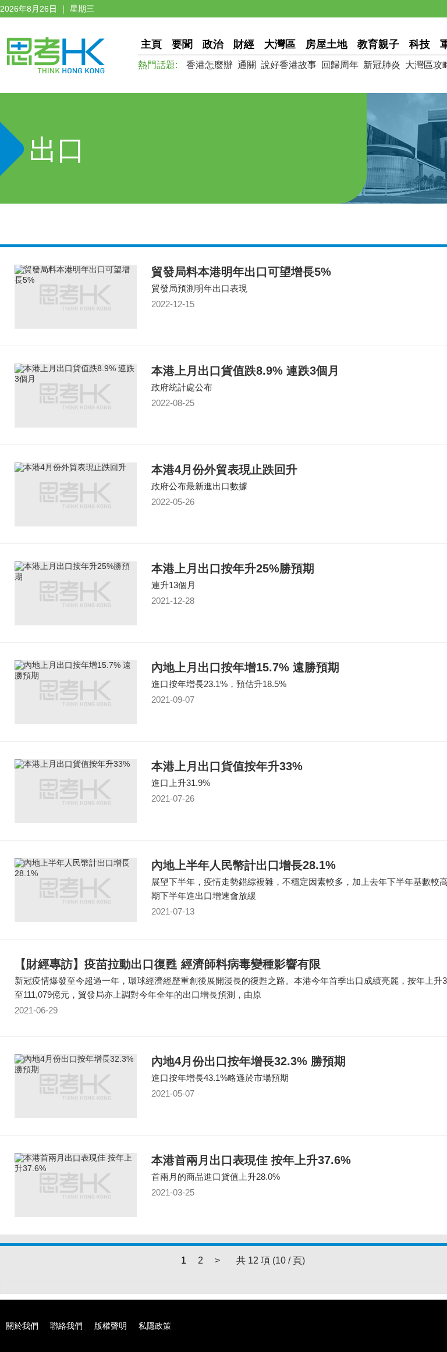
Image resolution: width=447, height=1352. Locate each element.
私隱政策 (155, 1325)
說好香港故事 (289, 65)
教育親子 (378, 44)
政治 (213, 44)
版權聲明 (110, 1325)
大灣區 (280, 44)
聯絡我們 (66, 1325)
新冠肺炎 (381, 65)
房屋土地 (326, 44)
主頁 (151, 44)
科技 (419, 44)
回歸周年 (340, 65)
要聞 (182, 44)
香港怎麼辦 (209, 65)
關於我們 (22, 1325)
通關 (246, 65)
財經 (243, 44)
